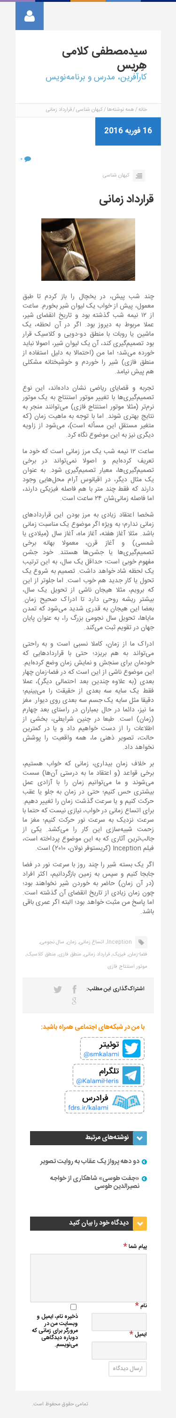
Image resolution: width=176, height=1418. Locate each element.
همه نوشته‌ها (120, 110)
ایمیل (141, 1335)
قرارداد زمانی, (96, 954)
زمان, (71, 942)
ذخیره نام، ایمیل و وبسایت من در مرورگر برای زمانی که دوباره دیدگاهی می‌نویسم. (55, 1331)
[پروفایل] (29, 16)
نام (143, 1306)
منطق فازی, (69, 954)
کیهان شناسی (89, 110)
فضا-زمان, (137, 954)
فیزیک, (118, 954)
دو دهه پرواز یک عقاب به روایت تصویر (89, 1161)
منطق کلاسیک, (40, 954)
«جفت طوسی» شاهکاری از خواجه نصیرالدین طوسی (94, 1182)
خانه (142, 110)
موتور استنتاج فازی (127, 967)
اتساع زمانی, (91, 942)
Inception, (119, 942)
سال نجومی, (51, 942)
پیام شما (138, 1247)
